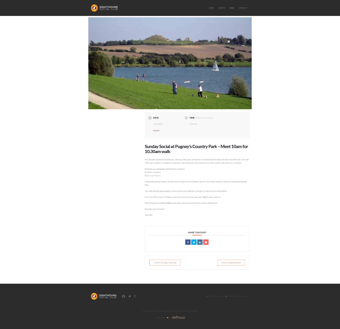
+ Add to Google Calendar (165, 262)
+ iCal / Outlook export (231, 262)
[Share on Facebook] (188, 242)
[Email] (206, 242)
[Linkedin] (200, 242)
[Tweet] (194, 242)
